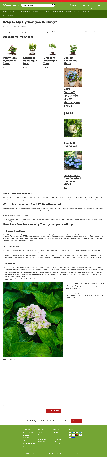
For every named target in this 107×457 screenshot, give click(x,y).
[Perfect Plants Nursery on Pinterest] (34, 444)
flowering (14, 405)
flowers (22, 405)
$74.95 (65, 188)
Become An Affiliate (58, 443)
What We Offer (57, 437)
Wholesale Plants (42, 439)
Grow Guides (41, 446)
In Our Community (58, 439)
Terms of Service (44, 453)
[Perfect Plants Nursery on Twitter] (31, 444)
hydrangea (61, 31)
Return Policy (67, 453)
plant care (59, 405)
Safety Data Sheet (75, 453)
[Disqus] (53, 379)
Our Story (56, 432)
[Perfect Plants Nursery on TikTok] (23, 446)
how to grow (31, 405)
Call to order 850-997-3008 (97, 8)
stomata (25, 235)
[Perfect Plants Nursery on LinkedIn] (26, 446)
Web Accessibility (42, 443)
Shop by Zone (41, 441)
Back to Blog (54, 410)
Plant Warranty (52, 453)
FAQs (39, 437)
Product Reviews (58, 434)
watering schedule (85, 283)
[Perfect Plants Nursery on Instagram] (23, 444)
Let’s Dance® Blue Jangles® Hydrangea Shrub (72, 179)
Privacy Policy (60, 453)
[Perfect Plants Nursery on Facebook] (26, 444)
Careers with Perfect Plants (60, 446)
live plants (50, 405)
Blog (55, 441)
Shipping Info (41, 434)
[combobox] (38, 5)
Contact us (40, 432)
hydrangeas (41, 405)
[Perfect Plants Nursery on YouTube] (29, 444)
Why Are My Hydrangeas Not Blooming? (17, 215)
